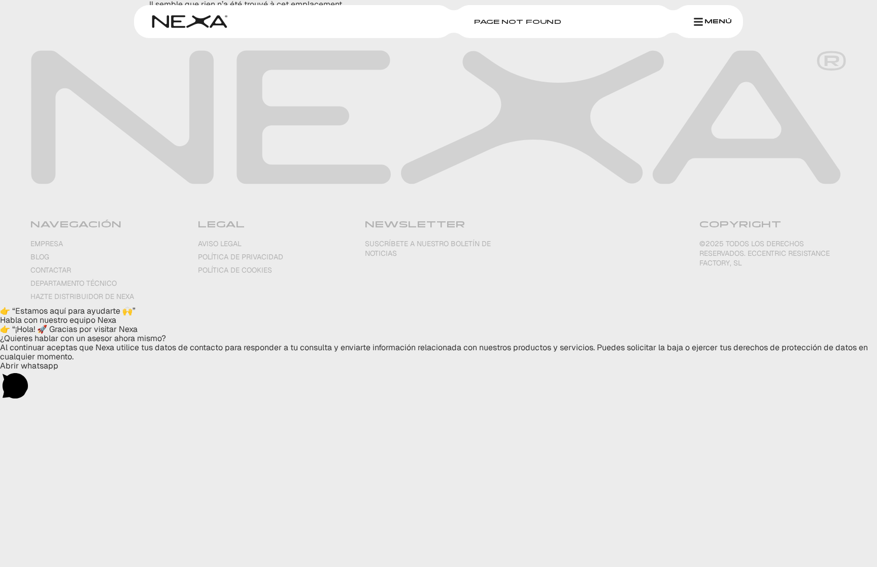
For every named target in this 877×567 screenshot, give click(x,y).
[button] (438, 311)
